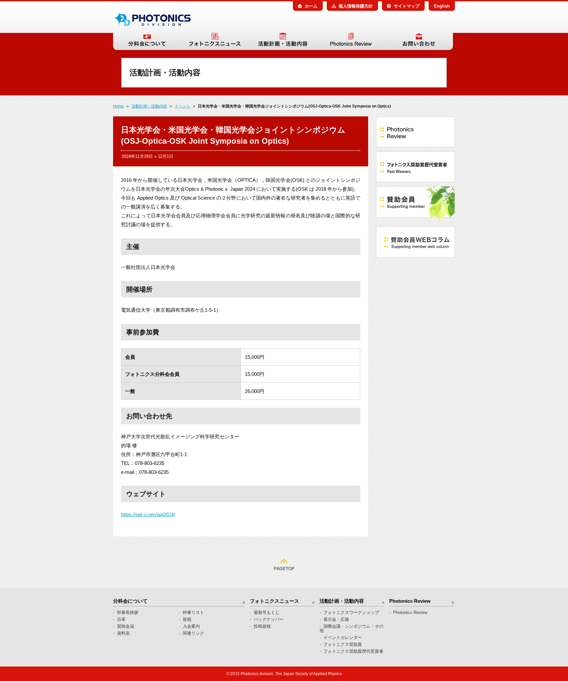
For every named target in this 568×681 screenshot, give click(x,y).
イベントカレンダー (342, 637)
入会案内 (191, 626)
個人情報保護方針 (356, 6)
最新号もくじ (266, 612)
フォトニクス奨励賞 (342, 644)
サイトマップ (406, 6)
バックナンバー (269, 619)
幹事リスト (193, 612)
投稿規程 (262, 626)
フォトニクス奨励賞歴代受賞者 (353, 651)
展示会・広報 (336, 619)
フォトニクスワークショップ (351, 612)
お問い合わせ (419, 41)
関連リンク (193, 633)
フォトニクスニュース (215, 41)
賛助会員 (125, 626)
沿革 (121, 619)
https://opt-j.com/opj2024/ (148, 514)
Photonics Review (351, 41)
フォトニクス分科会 (152, 19)
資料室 (123, 633)
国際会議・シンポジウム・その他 (351, 628)
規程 (187, 619)
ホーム (311, 6)
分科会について (147, 41)
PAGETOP (284, 568)
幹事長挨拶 (127, 612)
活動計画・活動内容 (283, 41)
